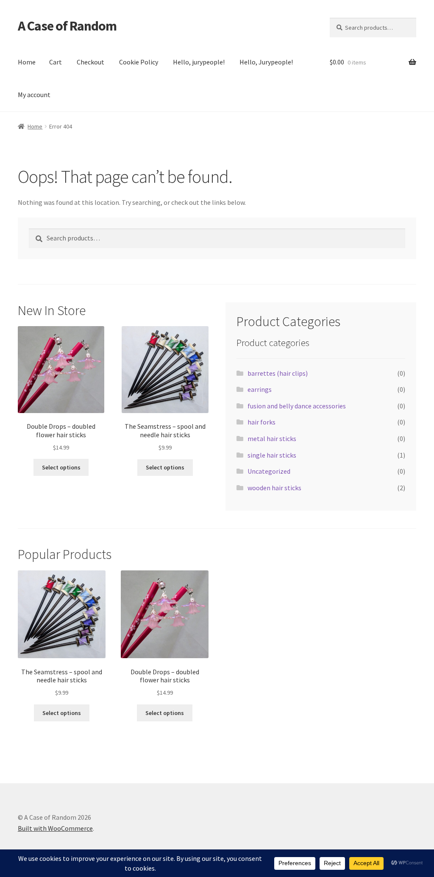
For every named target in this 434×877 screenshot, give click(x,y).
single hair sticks (272, 455)
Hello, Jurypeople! (266, 62)
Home (27, 62)
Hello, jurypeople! (199, 62)
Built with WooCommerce (55, 828)
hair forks (261, 422)
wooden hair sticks (274, 487)
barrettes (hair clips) (278, 373)
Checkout (90, 62)
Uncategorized (269, 471)
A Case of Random (67, 25)
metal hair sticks (272, 438)
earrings (260, 389)
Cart (55, 62)
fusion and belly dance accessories (297, 406)
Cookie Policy (138, 62)
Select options (61, 467)
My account (34, 94)
